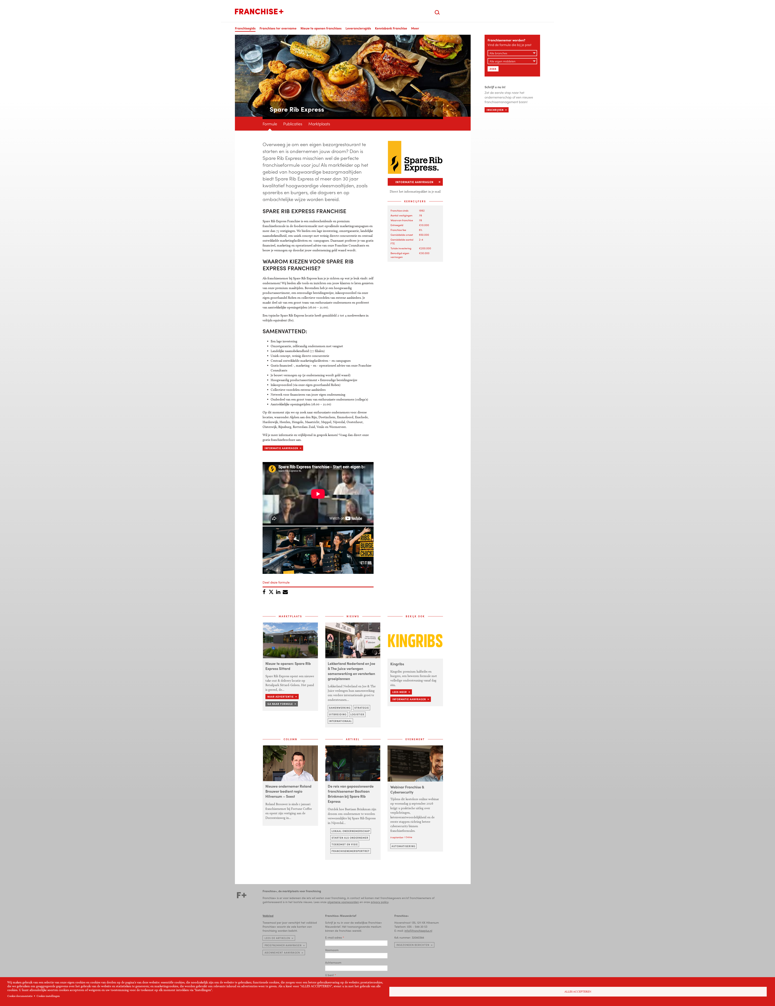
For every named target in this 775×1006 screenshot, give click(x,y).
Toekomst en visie (345, 844)
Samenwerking (340, 707)
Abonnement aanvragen (282, 952)
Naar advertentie (280, 696)
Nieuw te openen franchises (321, 28)
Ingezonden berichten (412, 945)
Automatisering (403, 846)
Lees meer (399, 692)
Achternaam (333, 962)
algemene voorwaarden (343, 902)
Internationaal (340, 721)
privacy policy (379, 902)
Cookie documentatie (19, 996)
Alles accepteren (577, 991)
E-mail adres (333, 937)
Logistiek (357, 714)
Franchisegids (245, 28)
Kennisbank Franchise (391, 28)
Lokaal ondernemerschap (351, 831)
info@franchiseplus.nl (418, 930)
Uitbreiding (338, 714)
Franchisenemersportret (351, 851)
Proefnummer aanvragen (283, 945)
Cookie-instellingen (48, 996)
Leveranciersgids (358, 28)
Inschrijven (495, 110)
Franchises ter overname (278, 28)
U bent (329, 975)
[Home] (259, 11)
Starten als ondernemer (350, 837)
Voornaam (331, 950)
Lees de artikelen (277, 938)
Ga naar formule (280, 704)
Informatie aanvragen (281, 448)
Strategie (361, 707)
